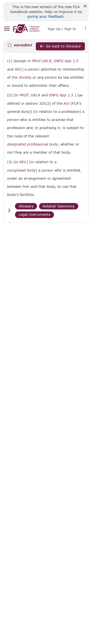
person (33, 69)
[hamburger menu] (7, 29)
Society (25, 77)
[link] (26, 28)
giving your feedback (45, 16)
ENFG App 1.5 (66, 61)
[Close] (85, 6)
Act (66, 103)
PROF (36, 61)
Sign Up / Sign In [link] (62, 29)
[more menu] (85, 28)
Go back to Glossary (63, 46)
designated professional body (32, 144)
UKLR (47, 61)
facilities (27, 194)
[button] (9, 210)
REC (18, 69)
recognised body (21, 170)
